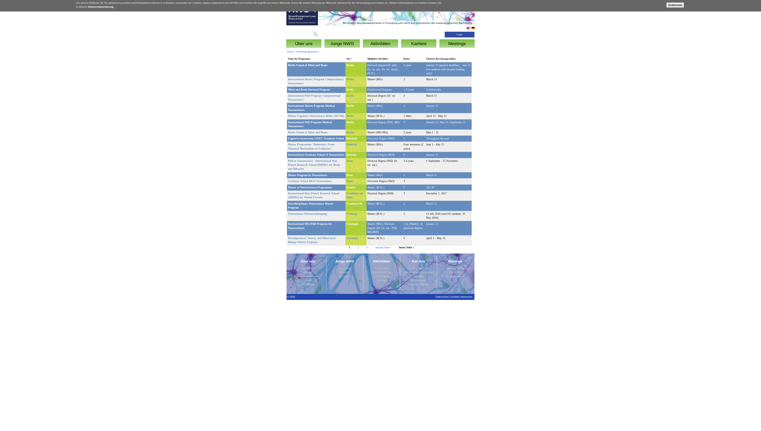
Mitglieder (307, 272)
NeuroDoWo (455, 272)
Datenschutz (442, 297)
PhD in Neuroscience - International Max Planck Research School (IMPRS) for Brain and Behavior (314, 165)
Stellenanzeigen (418, 280)
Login (460, 34)
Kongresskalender (455, 276)
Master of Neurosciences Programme (310, 187)
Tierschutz (381, 280)
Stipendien (418, 276)
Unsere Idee (345, 268)
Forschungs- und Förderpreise (418, 272)
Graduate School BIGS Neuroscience (310, 181)
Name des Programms (299, 58)
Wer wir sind (345, 276)
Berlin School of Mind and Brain (307, 65)
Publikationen (381, 268)
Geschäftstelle (308, 284)
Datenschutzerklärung (100, 7)
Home (290, 51)
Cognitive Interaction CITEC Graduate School (316, 138)
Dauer (406, 58)
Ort (348, 58)
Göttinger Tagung (455, 268)
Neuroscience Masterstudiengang (307, 213)
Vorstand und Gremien (307, 276)
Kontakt (455, 297)
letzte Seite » (406, 247)
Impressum (466, 297)
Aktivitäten (345, 272)
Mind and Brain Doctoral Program (309, 89)
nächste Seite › (383, 247)
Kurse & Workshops (381, 272)
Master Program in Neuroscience (307, 175)
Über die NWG (308, 268)
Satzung (308, 280)
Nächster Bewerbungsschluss (441, 58)
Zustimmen (675, 5)
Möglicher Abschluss (377, 58)
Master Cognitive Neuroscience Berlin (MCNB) (316, 115)
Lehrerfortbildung (381, 276)
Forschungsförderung (418, 284)
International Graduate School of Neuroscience (316, 154)
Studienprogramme (306, 51)
